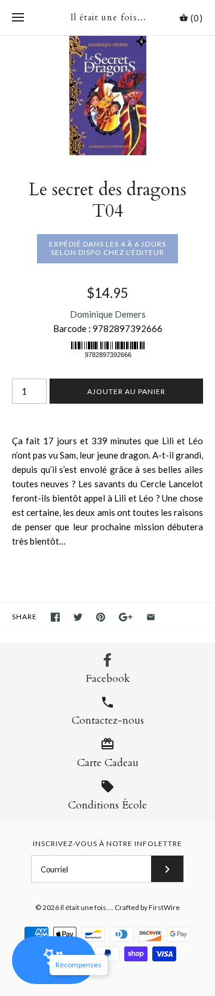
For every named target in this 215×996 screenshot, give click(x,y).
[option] (107, 95)
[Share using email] (150, 617)
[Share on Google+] (126, 617)
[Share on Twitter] (77, 617)
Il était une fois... (86, 907)
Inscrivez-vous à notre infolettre (107, 843)
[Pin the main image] (100, 617)
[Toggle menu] (18, 18)
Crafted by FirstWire (147, 907)
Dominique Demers (108, 314)
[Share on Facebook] (55, 617)
